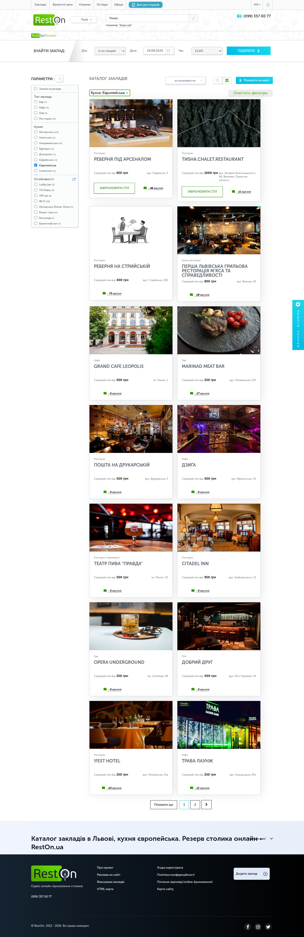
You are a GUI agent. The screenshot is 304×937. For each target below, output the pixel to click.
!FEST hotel (107, 761)
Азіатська (47, 137)
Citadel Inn (195, 563)
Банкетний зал (50, 223)
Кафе (44, 107)
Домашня (47, 154)
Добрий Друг (197, 662)
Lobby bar (47, 184)
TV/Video (46, 190)
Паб (43, 113)
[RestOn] (37, 35)
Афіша (118, 4)
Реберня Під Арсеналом (122, 159)
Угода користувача (170, 867)
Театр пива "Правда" (118, 563)
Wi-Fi (44, 201)
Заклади (40, 4)
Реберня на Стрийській (122, 266)
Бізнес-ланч (48, 212)
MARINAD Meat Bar (203, 366)
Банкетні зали (63, 4)
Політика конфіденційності (176, 874)
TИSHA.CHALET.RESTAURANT (213, 159)
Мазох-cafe (125, 25)
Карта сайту (165, 889)
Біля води (46, 218)
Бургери (46, 148)
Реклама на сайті (108, 874)
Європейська (47, 165)
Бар (43, 102)
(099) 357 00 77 (257, 16)
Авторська (49, 132)
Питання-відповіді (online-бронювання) (185, 882)
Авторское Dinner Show (56, 206)
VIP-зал (45, 195)
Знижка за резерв (50, 88)
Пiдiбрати (246, 51)
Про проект (105, 867)
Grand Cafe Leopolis (119, 366)
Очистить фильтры (251, 93)
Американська (50, 143)
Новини (84, 4)
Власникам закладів (110, 882)
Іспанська (47, 170)
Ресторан (47, 118)
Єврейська (48, 159)
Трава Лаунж (197, 761)
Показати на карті (257, 80)
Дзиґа (189, 465)
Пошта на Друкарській (122, 465)
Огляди (102, 4)
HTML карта (105, 889)
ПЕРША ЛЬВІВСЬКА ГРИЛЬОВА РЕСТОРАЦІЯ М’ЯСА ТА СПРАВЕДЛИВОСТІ (215, 270)
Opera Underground (119, 662)
